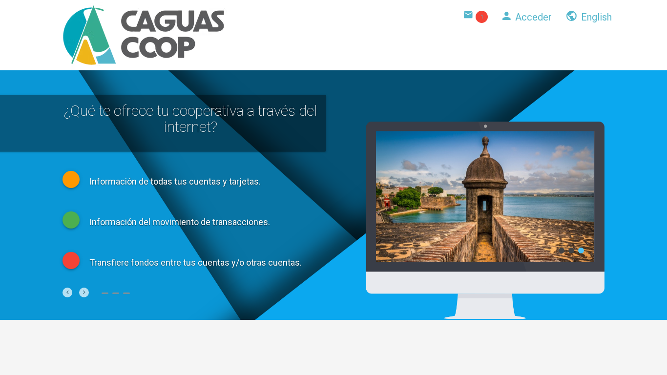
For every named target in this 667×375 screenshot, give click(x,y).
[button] (67, 292)
